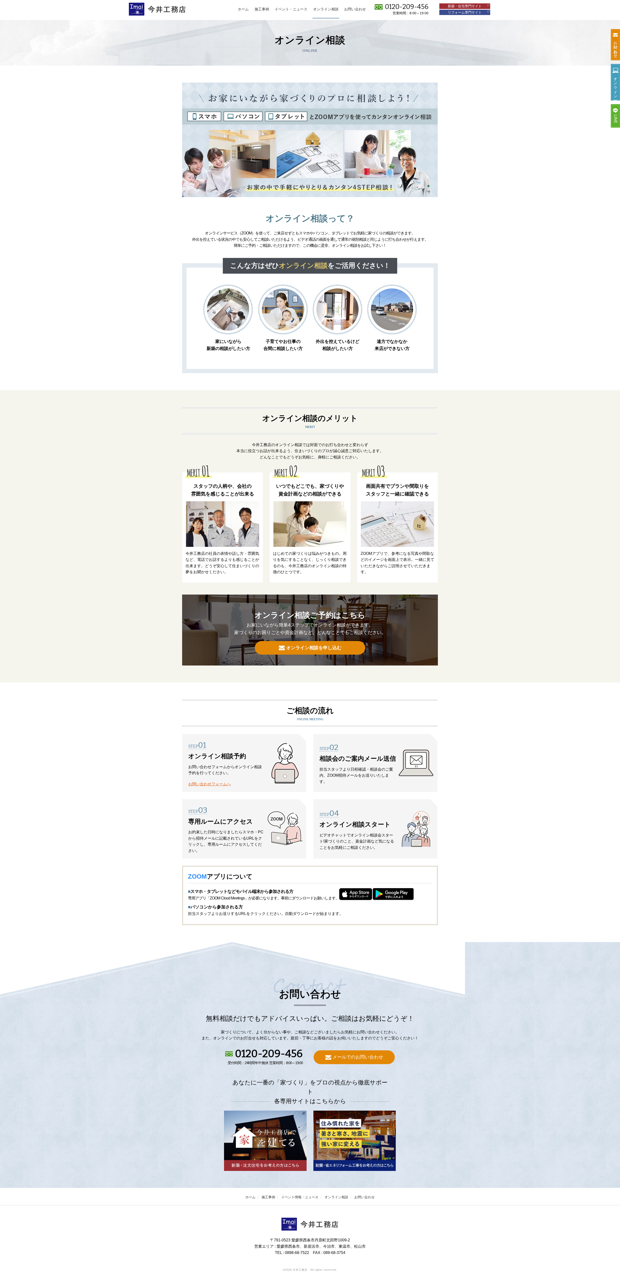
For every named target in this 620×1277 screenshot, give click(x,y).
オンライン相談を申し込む (313, 647)
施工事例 (268, 1197)
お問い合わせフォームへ (209, 784)
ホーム (250, 1197)
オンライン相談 (336, 1197)
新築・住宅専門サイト (465, 6)
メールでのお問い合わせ (358, 1057)
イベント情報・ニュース (299, 1197)
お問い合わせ (364, 1197)
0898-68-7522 (297, 1253)
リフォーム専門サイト (465, 12)
